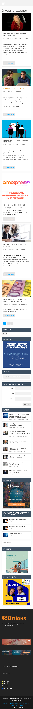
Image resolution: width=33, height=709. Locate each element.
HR (11, 91)
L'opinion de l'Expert (21, 436)
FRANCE (5, 686)
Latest (27, 419)
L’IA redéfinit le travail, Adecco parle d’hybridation (18, 471)
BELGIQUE (6, 682)
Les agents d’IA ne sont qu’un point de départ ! (17, 448)
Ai (17, 442)
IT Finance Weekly (21, 419)
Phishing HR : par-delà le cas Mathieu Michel (14, 34)
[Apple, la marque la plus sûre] (5, 457)
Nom (13, 393)
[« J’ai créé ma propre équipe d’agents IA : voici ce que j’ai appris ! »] (5, 433)
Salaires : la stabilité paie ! (14, 89)
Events (11, 208)
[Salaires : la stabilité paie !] (16, 77)
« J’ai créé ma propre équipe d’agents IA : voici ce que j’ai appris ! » (19, 433)
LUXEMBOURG (7, 688)
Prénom (12, 399)
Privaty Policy (13, 705)
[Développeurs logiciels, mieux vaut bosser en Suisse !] (16, 288)
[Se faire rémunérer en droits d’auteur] (16, 233)
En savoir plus (9, 63)
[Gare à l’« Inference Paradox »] (5, 442)
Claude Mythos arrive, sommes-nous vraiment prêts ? (18, 424)
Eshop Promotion (16, 700)
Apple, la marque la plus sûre (17, 456)
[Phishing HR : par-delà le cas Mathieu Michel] (16, 22)
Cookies (21, 705)
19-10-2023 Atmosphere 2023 (14, 205)
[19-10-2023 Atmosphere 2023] (16, 187)
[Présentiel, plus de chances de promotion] (16, 128)
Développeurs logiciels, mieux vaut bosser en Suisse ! (15, 301)
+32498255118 (8, 626)
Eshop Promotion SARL (16, 698)
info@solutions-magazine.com (15, 624)
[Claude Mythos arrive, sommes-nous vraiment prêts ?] (5, 425)
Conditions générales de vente (12, 703)
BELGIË (5, 684)
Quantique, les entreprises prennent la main (17, 463)
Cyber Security (14, 38)
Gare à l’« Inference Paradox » (18, 441)
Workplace (12, 144)
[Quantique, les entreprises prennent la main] (5, 464)
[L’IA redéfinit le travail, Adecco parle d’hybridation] (5, 472)
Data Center (14, 304)
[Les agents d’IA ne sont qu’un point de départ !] (5, 449)
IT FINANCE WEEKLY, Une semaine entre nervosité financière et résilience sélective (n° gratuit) (19, 416)
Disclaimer (26, 703)
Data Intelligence (21, 451)
